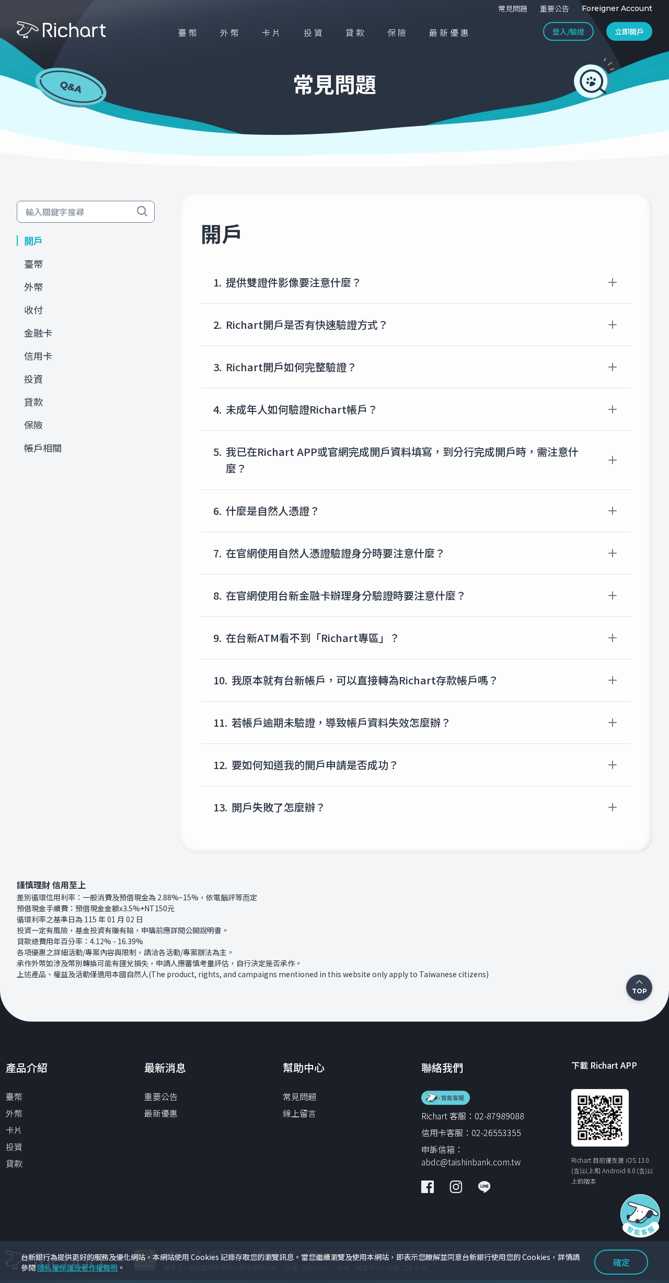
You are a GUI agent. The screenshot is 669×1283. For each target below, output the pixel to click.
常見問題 (299, 1096)
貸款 (14, 1163)
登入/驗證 (568, 31)
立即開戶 (629, 31)
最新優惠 (161, 1113)
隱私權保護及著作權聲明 (77, 1267)
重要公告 (161, 1096)
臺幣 (14, 1096)
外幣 (14, 1113)
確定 (621, 1262)
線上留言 (299, 1113)
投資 (14, 1146)
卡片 (14, 1130)
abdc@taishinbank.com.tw (471, 1161)
